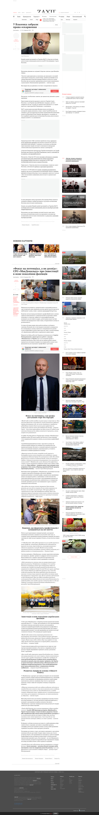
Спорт (61, 19)
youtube (79, 12)
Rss (69, 778)
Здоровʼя (75, 19)
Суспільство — (16, 30)
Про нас (79, 778)
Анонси (52, 782)
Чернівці (61, 16)
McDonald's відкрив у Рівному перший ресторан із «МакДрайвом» (16, 300)
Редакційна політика (80, 780)
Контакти (79, 783)
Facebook (70, 780)
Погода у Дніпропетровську (76, 349)
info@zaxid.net (27, 791)
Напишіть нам (80, 785)
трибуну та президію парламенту (43, 166)
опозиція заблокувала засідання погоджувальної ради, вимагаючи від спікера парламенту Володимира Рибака (39, 158)
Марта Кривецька (16, 40)
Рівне (68, 16)
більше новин (74, 556)
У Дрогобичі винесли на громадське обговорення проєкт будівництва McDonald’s (16, 311)
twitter (72, 12)
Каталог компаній (65, 12)
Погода (65, 322)
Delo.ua (31, 335)
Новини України (25, 224)
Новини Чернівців (39, 758)
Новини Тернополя (58, 758)
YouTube (70, 782)
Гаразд (56, 24)
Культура (68, 19)
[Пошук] (84, 16)
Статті (19, 12)
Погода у (67, 324)
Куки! (51, 813)
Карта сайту (53, 789)
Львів (18, 16)
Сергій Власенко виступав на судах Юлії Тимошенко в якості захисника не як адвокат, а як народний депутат (40, 152)
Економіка (24, 19)
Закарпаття (52, 16)
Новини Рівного (48, 758)
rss (85, 12)
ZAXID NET (46, 11)
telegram (77, 12)
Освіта (31, 19)
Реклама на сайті (81, 786)
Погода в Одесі (67, 349)
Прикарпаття (27, 16)
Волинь (44, 16)
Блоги (23, 12)
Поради (37, 19)
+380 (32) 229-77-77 (21, 790)
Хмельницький (77, 16)
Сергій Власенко (35, 224)
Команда (79, 782)
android (81, 12)
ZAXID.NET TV (28, 12)
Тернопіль (36, 16)
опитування (45, 311)
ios (83, 12)
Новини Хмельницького (27, 758)
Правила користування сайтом (80, 789)
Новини (15, 12)
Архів (52, 787)
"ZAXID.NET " (39, 778)
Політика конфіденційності (81, 792)
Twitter (70, 781)
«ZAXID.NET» (21, 787)
